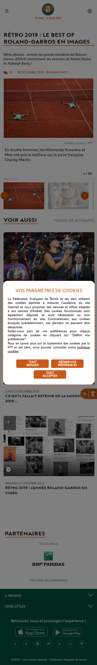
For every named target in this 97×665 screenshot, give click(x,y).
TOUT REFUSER (32, 364)
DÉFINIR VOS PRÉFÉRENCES (67, 364)
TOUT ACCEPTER (50, 374)
